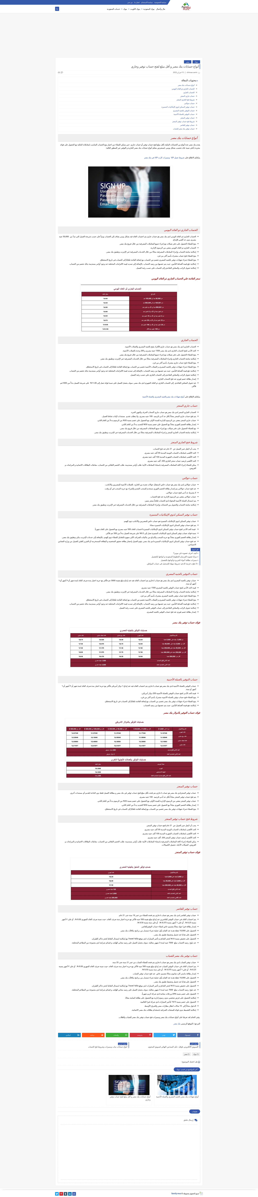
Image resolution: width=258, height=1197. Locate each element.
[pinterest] (61, 1194)
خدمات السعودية (113, 9)
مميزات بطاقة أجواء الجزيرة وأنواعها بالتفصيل (179, 560)
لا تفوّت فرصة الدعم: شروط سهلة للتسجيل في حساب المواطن (172, 563)
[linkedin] (70, 1194)
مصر (187, 62)
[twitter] (57, 1194)
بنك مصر (177, 1023)
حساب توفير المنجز (187, 118)
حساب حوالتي (189, 103)
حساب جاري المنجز (187, 96)
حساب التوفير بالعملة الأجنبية (184, 114)
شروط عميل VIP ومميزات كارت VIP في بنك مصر (164, 157)
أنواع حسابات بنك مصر (186, 85)
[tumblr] (65, 1194)
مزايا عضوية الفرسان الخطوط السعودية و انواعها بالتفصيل (174, 556)
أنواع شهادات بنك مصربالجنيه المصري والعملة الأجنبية (163, 396)
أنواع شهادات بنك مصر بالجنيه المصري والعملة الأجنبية (177, 1096)
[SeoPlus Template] (201, 1193)
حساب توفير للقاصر (187, 125)
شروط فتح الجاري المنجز (186, 99)
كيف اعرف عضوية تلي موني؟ (185, 553)
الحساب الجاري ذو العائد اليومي (183, 89)
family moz (176, 1193)
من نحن (129, 2)
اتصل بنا (136, 2)
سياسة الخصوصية (160, 2)
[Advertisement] (129, 36)
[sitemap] (74, 1194)
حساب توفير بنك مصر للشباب (184, 128)
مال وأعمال (160, 9)
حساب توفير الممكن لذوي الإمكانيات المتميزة (178, 107)
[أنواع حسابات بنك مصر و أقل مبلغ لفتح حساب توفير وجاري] (129, 1085)
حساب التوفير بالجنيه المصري (184, 110)
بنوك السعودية (149, 9)
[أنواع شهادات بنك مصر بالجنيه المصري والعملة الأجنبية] (177, 1085)
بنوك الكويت (135, 9)
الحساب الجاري (189, 92)
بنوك (125, 9)
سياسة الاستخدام (147, 2)
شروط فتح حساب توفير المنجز (183, 121)
